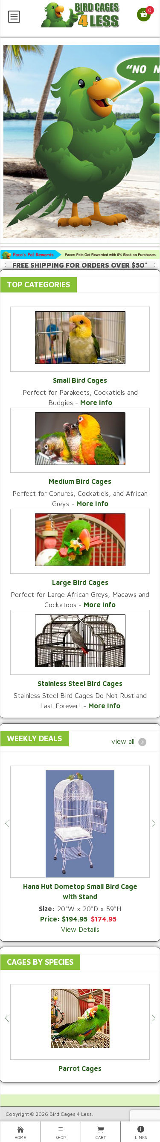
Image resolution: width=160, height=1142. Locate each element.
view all (122, 741)
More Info (96, 402)
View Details (80, 929)
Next (153, 823)
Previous (7, 823)
